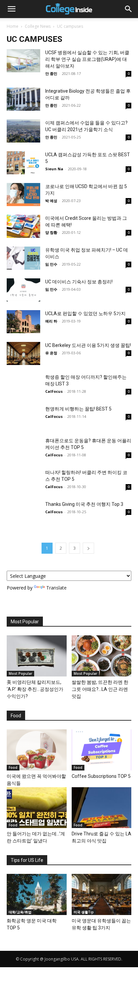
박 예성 (51, 200)
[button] (11, 9)
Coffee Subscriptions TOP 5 (101, 776)
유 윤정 (51, 352)
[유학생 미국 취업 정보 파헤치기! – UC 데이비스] (23, 258)
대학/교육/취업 (20, 912)
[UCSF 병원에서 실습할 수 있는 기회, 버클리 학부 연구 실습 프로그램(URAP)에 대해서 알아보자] (23, 60)
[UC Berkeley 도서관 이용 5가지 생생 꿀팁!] (23, 353)
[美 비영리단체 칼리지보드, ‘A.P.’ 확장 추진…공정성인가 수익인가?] (37, 655)
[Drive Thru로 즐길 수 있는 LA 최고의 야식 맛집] (102, 807)
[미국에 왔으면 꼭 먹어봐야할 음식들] (37, 749)
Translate (56, 587)
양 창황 (51, 232)
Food (13, 767)
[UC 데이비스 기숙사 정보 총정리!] (23, 289)
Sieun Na (54, 168)
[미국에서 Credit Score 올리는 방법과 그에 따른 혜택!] (23, 226)
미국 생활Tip (84, 912)
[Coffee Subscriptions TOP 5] (102, 749)
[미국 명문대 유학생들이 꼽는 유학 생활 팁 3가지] (102, 894)
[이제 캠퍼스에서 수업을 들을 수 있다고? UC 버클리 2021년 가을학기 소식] (23, 131)
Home (12, 26)
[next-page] (88, 548)
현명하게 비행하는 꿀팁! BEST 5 (78, 409)
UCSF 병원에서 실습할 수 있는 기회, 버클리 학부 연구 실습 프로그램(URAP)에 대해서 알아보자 (87, 59)
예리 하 (51, 321)
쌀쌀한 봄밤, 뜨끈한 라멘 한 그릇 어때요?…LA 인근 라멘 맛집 (100, 689)
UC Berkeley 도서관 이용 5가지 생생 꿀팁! (88, 345)
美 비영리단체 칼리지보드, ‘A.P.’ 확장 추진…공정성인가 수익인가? (35, 689)
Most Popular (20, 673)
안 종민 (51, 73)
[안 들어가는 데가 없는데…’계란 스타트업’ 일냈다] (37, 807)
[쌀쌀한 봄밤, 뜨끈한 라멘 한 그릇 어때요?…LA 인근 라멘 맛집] (102, 655)
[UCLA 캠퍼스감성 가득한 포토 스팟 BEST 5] (23, 162)
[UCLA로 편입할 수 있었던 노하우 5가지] (23, 321)
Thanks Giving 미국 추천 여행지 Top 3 (84, 504)
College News (38, 26)
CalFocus (54, 391)
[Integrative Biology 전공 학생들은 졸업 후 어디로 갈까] (23, 99)
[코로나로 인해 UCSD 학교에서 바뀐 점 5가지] (23, 194)
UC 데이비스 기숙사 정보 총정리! (79, 281)
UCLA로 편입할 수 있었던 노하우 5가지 (85, 313)
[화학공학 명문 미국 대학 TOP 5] (37, 894)
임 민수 (51, 264)
